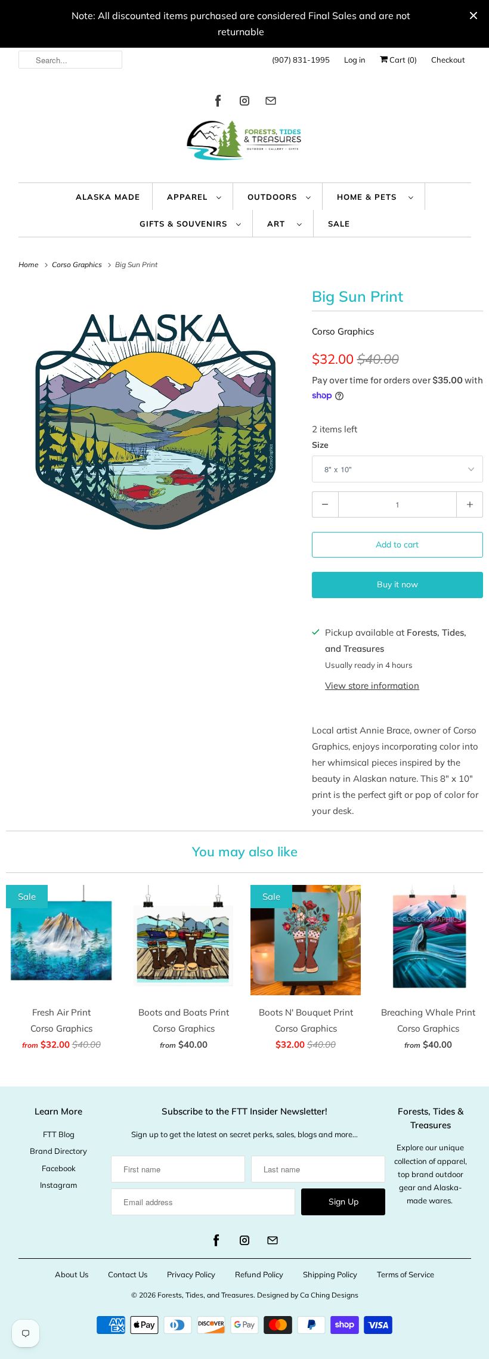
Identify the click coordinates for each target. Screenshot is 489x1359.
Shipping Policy (330, 1274)
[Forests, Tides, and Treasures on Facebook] (218, 102)
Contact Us (127, 1274)
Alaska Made (108, 197)
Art (279, 223)
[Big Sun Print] (153, 421)
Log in (355, 59)
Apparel (189, 197)
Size (320, 444)
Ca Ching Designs (329, 1294)
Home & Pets (370, 197)
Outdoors (273, 197)
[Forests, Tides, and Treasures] (244, 143)
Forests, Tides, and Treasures (205, 1294)
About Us (71, 1274)
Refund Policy (259, 1274)
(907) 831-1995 (301, 59)
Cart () (402, 59)
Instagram (58, 1185)
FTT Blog (59, 1134)
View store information (372, 685)
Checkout (448, 59)
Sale (339, 223)
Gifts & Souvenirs (185, 223)
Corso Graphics (343, 331)
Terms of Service (405, 1274)
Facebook (59, 1168)
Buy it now (397, 584)
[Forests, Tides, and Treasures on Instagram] (244, 102)
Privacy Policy (191, 1274)
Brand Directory (58, 1151)
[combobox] (70, 60)
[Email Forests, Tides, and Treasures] (271, 102)
